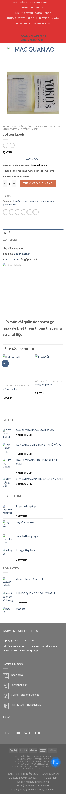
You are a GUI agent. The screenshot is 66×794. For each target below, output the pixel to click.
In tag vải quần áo (43, 384)
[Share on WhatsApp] (5, 212)
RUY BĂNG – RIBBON (39, 23)
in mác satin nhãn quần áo (26, 704)
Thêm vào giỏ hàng (38, 183)
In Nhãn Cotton (10, 389)
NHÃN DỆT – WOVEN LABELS (20, 18)
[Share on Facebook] (11, 212)
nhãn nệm (17, 674)
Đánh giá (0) (10, 240)
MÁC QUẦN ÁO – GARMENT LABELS (31, 2)
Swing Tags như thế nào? (26, 694)
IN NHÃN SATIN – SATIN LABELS (33, 7)
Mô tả (6, 232)
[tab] (33, 232)
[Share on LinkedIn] (36, 212)
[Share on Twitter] (17, 212)
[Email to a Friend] (23, 212)
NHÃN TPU (21, 23)
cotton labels (33, 158)
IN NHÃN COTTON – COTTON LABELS (33, 13)
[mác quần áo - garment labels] (33, 49)
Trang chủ (9, 126)
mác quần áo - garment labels (37, 126)
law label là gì (19, 684)
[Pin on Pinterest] (30, 212)
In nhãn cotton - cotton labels (32, 128)
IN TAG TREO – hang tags (48, 18)
